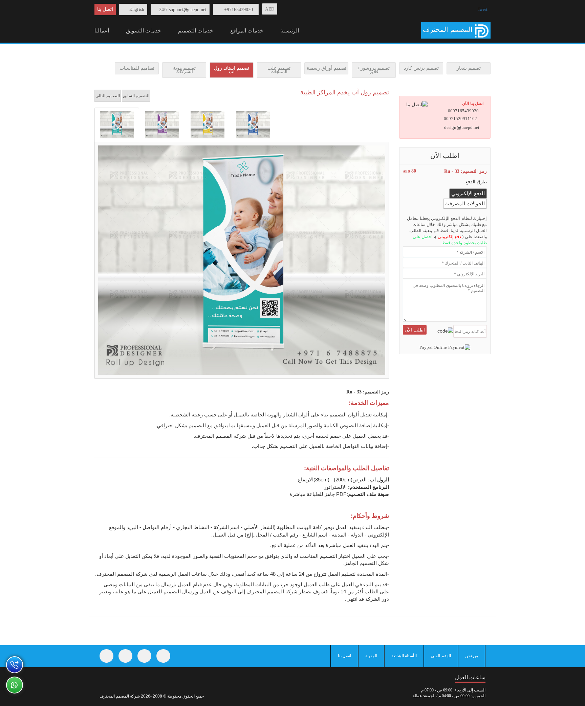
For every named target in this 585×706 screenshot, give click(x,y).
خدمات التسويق (143, 30)
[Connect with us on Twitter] (125, 656)
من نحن (471, 656)
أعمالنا (101, 30)
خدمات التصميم (195, 30)
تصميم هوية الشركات (184, 70)
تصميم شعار (469, 68)
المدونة (371, 656)
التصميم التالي (107, 95)
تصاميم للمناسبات (137, 68)
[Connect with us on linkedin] (163, 656)
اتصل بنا (105, 9)
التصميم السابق (136, 95)
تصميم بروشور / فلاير (374, 70)
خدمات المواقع (246, 30)
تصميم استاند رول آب (231, 70)
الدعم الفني (441, 656)
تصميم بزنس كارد (421, 68)
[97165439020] (14, 664)
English (136, 9)
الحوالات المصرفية (465, 203)
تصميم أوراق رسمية (326, 68)
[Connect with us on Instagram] (144, 656)
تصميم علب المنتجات (278, 70)
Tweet (482, 9)
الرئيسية (289, 30)
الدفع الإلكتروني (468, 193)
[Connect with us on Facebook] (106, 656)
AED (269, 9)
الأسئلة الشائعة (404, 656)
